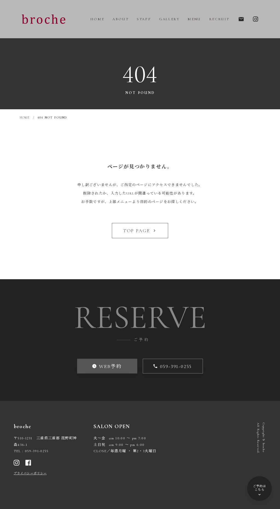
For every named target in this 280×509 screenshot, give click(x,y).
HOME (97, 19)
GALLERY (169, 19)
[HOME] (44, 19)
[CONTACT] (255, 19)
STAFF (144, 19)
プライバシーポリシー (30, 473)
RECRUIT (219, 19)
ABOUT (120, 19)
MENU (194, 19)
